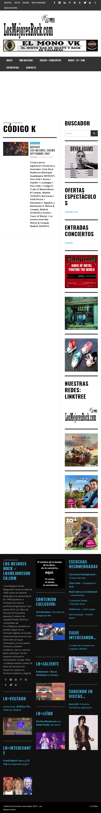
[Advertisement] (50, 95)
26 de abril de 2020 (46, 157)
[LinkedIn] (64, 2)
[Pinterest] (69, 2)
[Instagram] (59, 2)
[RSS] (74, 2)
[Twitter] (84, 2)
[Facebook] (54, 2)
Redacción (33, 157)
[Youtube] (89, 2)
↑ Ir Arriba (93, 806)
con (48, 721)
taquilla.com (71, 211)
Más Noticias (35, 143)
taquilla (69, 242)
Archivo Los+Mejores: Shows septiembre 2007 (42, 150)
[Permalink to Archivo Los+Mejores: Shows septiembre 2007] (15, 148)
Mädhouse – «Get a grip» (82, 609)
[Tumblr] (79, 2)
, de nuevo (48, 724)
